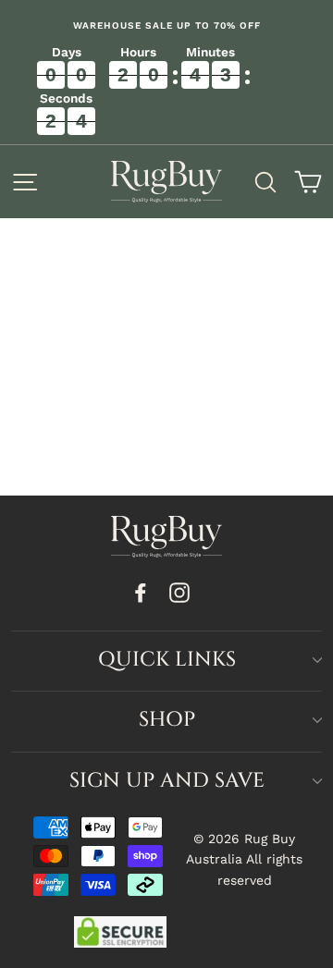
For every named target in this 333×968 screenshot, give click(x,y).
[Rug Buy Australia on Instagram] (179, 592)
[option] (166, 25)
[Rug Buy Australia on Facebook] (140, 592)
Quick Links (167, 659)
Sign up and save (167, 780)
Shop (167, 719)
